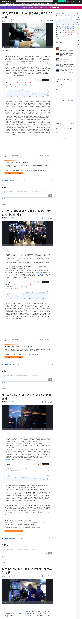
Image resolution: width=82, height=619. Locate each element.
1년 (15, 86)
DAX (57, 34)
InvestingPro (10, 274)
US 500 (57, 30)
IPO (36, 5)
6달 (13, 86)
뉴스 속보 (11, 5)
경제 (14, 5)
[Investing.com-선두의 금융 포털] (6, 1)
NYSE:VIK (26, 258)
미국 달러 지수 (58, 38)
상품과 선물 (26, 5)
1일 (6, 86)
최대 (20, 86)
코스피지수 (58, 26)
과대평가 (42, 274)
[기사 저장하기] (45, 20)
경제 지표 (21, 5)
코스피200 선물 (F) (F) (60, 28)
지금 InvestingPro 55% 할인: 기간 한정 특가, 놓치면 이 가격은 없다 (67, 70)
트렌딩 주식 (58, 123)
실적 (53, 5)
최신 (3, 5)
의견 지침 (3, 198)
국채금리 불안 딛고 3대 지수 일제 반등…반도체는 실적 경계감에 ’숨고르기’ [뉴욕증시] (67, 59)
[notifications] (77, 1)
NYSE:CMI (25, 438)
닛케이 (57, 36)
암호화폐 (33, 5)
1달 (11, 86)
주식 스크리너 (43, 3)
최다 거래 (57, 84)
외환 (29, 5)
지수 (60, 13)
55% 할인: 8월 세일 (62, 1)
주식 (66, 13)
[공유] (42, 20)
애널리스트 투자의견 (48, 5)
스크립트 (56, 5)
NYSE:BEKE (27, 612)
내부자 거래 (42, 5)
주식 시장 (17, 5)
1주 (9, 86)
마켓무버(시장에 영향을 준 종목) (62, 80)
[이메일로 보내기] (24, 180)
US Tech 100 (58, 32)
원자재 (63, 13)
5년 (17, 86)
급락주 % (67, 84)
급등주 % (62, 84)
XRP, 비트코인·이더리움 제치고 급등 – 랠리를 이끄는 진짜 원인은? (67, 48)
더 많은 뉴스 (65, 74)
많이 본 (7, 5)
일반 (38, 5)
